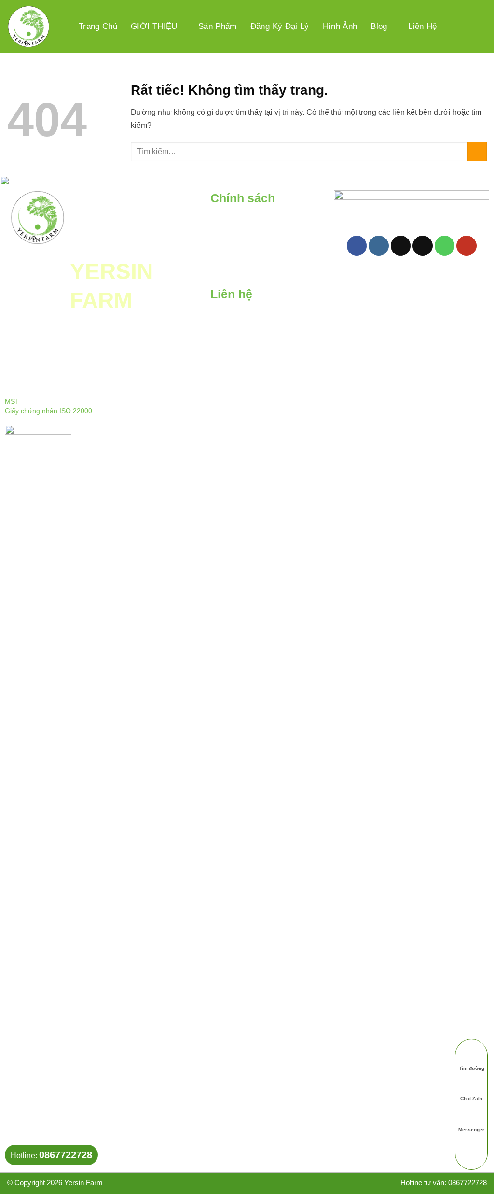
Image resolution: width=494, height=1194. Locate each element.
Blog (378, 26)
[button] (478, 26)
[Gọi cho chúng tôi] (445, 246)
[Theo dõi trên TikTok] (401, 246)
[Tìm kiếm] (455, 26)
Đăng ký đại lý (279, 26)
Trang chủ (98, 26)
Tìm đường (471, 1068)
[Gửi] (477, 151)
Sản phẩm (217, 26)
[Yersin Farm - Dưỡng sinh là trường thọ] (28, 26)
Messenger (471, 1129)
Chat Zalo (471, 1098)
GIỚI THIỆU (154, 26)
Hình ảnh (340, 26)
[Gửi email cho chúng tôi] (422, 246)
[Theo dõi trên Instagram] (379, 246)
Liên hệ (422, 26)
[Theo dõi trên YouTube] (466, 246)
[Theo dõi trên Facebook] (357, 246)
